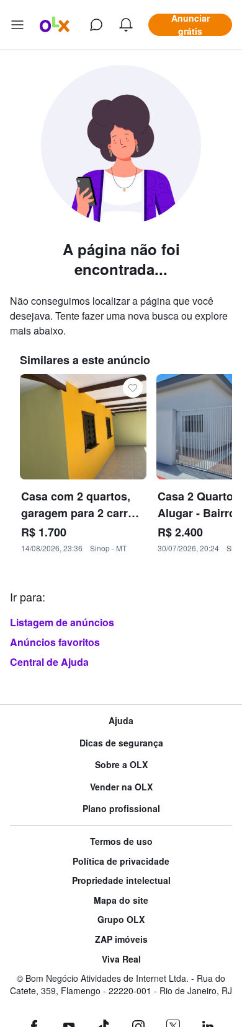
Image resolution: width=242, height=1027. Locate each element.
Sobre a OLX (121, 765)
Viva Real (121, 959)
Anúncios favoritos (55, 642)
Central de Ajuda (49, 662)
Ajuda (121, 721)
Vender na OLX (121, 787)
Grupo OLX (121, 919)
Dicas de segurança (121, 743)
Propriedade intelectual (121, 880)
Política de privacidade (121, 861)
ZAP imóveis (121, 939)
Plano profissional (121, 809)
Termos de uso (121, 841)
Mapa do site (121, 900)
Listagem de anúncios (62, 622)
